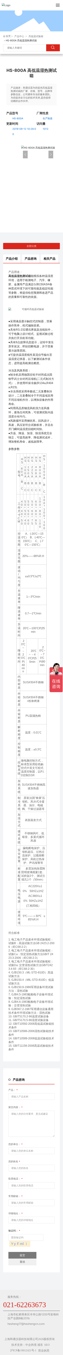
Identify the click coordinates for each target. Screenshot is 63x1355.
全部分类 (31, 246)
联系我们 (30, 180)
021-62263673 (33, 211)
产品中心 (19, 36)
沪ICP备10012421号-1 (23, 1350)
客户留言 (30, 195)
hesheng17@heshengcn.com (26, 1324)
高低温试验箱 (36, 36)
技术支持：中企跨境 (24, 1344)
